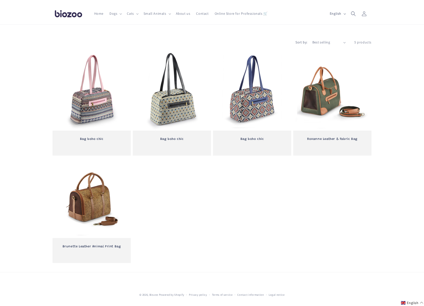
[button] (115, 13)
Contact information (250, 294)
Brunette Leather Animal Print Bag (92, 246)
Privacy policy (198, 294)
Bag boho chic (92, 139)
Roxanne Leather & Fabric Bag (332, 139)
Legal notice (276, 294)
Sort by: (301, 42)
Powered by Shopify (171, 294)
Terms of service (222, 294)
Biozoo (153, 294)
